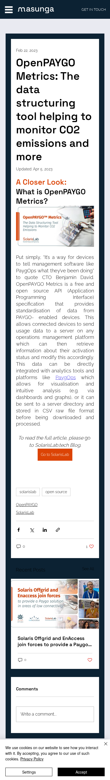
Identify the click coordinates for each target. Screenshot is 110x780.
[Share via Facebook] (18, 529)
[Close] (102, 747)
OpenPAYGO (27, 505)
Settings (29, 772)
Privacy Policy (32, 758)
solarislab (27, 492)
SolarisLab (25, 512)
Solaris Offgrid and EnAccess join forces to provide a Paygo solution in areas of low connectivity (53, 641)
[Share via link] (57, 529)
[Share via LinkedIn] (44, 529)
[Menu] (8, 9)
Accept (81, 772)
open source (56, 492)
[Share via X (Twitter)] (31, 529)
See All (88, 569)
